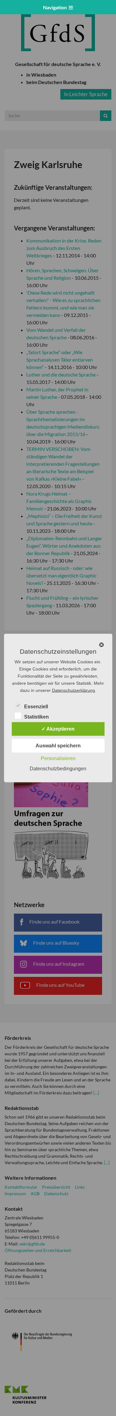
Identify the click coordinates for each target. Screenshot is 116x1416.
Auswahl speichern (58, 745)
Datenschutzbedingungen (58, 768)
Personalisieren (58, 758)
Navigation (56, 7)
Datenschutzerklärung (73, 690)
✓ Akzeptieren (58, 729)
